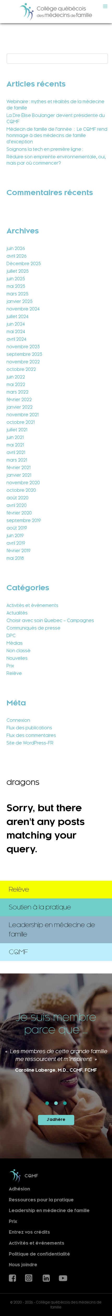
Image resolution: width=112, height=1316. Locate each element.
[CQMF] (56, 12)
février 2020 (19, 513)
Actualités (17, 613)
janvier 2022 (20, 407)
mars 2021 (17, 460)
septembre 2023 (24, 354)
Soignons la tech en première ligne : (45, 149)
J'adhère (56, 1120)
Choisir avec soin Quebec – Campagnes (50, 620)
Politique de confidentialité (39, 1253)
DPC (11, 635)
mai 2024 (16, 331)
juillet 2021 (17, 429)
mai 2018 (15, 558)
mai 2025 (16, 286)
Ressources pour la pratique (41, 1199)
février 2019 (18, 550)
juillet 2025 (18, 271)
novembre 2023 (23, 346)
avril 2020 (17, 505)
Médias (15, 643)
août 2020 (17, 497)
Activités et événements (32, 605)
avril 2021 (16, 452)
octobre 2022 (21, 369)
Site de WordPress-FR (30, 743)
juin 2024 (16, 324)
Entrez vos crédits (29, 1232)
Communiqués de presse (33, 628)
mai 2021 (15, 445)
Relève (14, 673)
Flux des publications (29, 727)
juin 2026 (16, 248)
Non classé (18, 650)
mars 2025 (17, 293)
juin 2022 (16, 377)
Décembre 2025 (24, 263)
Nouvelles (17, 658)
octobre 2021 (21, 422)
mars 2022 (17, 392)
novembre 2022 (23, 361)
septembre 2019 (24, 520)
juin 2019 (15, 535)
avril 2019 (16, 543)
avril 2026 (17, 256)
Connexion (18, 720)
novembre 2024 (23, 309)
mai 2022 (16, 384)
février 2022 (19, 399)
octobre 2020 (21, 490)
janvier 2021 (19, 475)
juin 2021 (15, 437)
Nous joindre (23, 1264)
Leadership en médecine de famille (49, 1210)
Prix (10, 665)
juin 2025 (16, 278)
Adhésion (19, 1189)
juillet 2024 (17, 316)
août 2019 (17, 528)
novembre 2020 (23, 482)
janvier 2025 (20, 301)
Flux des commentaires (31, 735)
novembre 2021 (23, 414)
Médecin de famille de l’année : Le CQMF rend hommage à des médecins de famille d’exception (57, 135)
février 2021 (18, 467)
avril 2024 (16, 339)
